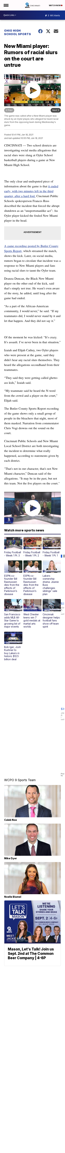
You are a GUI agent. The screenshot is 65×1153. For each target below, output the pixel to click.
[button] (13, 547)
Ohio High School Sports (17, 32)
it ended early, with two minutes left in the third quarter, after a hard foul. (31, 191)
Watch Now (55, 5)
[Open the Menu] (6, 5)
